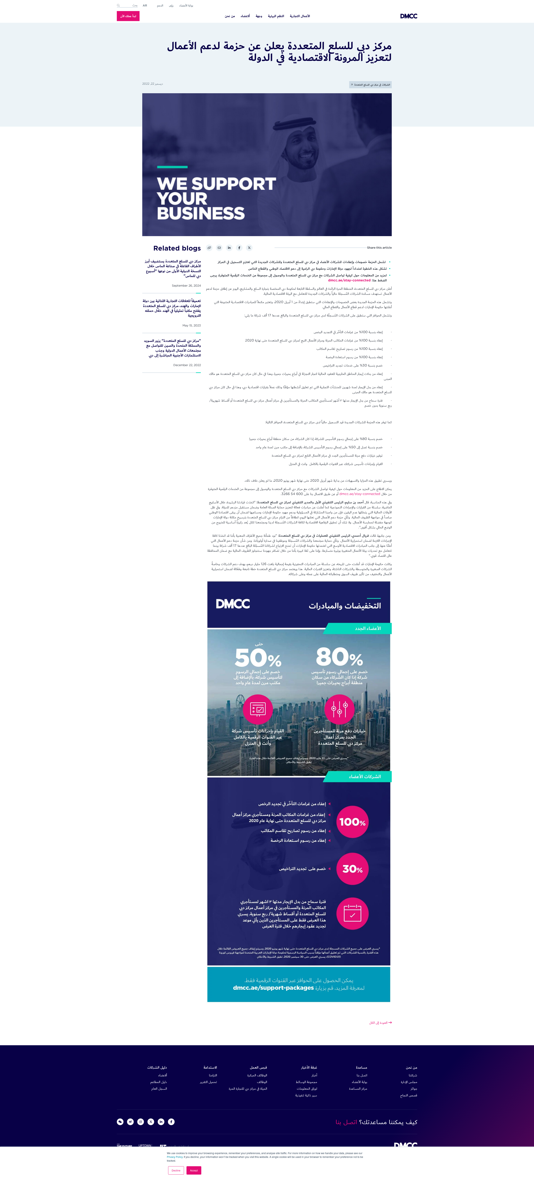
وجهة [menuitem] (259, 16)
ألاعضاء (162, 1075)
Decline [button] (176, 1170)
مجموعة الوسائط (306, 1082)
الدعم (160, 5)
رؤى (171, 5)
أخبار (314, 1075)
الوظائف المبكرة (257, 1075)
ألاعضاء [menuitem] (245, 16)
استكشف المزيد (177, 1146)
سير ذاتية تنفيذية (306, 1095)
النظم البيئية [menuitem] (276, 16)
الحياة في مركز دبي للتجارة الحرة (248, 1089)
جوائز (414, 1089)
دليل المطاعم (158, 1082)
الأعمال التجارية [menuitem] (300, 16)
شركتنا (413, 1075)
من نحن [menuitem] (230, 16)
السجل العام (159, 1089)
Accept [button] (194, 1170)
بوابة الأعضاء (186, 5)
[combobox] (127, 5)
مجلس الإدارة (409, 1082)
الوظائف (262, 1082)
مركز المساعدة (358, 1089)
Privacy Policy (175, 1157)
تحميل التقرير (208, 1082)
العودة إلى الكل (378, 1023)
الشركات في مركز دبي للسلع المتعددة (372, 84)
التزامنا (213, 1075)
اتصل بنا (362, 1075)
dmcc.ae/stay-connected (349, 280)
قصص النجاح (408, 1095)
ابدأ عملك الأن (128, 16)
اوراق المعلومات (307, 1089)
